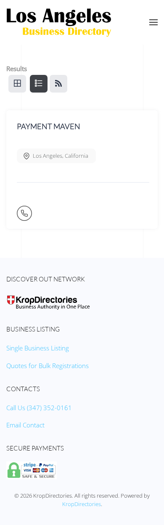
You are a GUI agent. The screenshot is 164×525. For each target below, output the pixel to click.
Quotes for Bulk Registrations (47, 365)
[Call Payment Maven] (25, 216)
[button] (153, 22)
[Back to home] (58, 22)
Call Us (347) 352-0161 (39, 407)
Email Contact (25, 425)
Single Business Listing (37, 348)
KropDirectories (81, 504)
